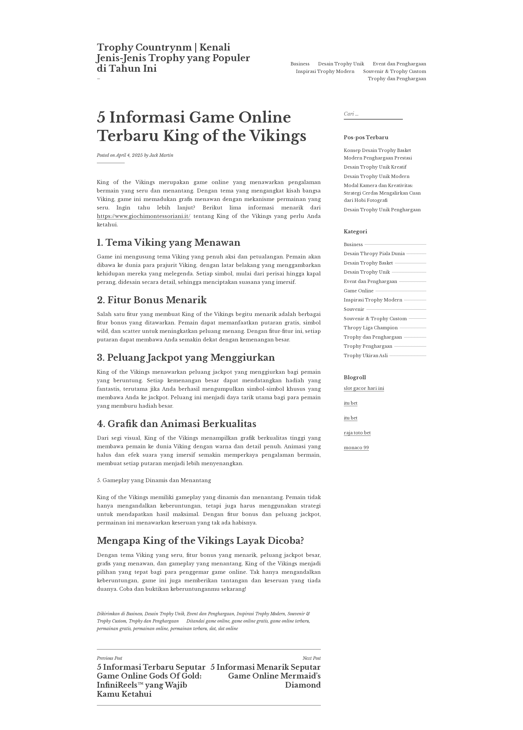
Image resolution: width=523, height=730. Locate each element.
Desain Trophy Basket (368, 263)
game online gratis (250, 621)
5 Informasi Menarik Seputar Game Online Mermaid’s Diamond (265, 672)
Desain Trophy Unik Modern (377, 176)
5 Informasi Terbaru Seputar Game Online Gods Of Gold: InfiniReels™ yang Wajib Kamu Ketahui (151, 677)
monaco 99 (356, 447)
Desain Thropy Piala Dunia (374, 253)
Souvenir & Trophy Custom (394, 71)
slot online (228, 628)
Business (300, 64)
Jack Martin (161, 155)
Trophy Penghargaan (368, 346)
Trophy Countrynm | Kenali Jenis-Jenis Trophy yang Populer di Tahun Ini (173, 58)
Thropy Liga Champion (371, 327)
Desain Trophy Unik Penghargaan (382, 209)
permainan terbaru (188, 628)
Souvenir (354, 309)
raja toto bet (357, 433)
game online (217, 621)
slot (212, 628)
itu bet (350, 403)
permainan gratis (114, 628)
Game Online (358, 291)
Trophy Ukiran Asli (366, 355)
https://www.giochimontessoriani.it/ (143, 216)
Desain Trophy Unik (341, 64)
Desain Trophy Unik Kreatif (375, 167)
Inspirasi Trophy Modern (325, 71)
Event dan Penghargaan (399, 64)
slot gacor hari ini (364, 388)
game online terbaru (289, 621)
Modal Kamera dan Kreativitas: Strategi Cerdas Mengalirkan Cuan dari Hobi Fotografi (382, 193)
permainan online (150, 628)
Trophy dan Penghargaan (397, 78)
